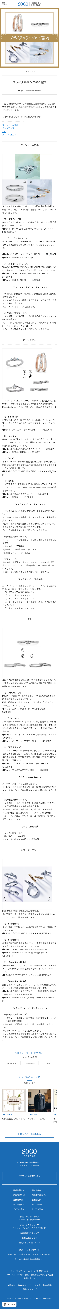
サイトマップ (16, 1271)
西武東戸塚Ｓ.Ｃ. (39, 1195)
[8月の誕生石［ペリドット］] (14, 1106)
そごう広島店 (36, 5)
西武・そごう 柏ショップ (29, 1242)
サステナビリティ (29, 1289)
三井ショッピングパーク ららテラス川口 (29, 1228)
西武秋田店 (36, 1200)
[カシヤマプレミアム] (39, 1106)
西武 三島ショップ (29, 1238)
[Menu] (55, 4)
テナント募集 (34, 1285)
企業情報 (11, 1285)
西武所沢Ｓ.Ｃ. (19, 1195)
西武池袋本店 (18, 1190)
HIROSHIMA (36, 3)
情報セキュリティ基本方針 (42, 1275)
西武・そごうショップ (29, 1225)
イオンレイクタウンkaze (29, 1220)
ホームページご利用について (36, 1271)
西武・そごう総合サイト (29, 1250)
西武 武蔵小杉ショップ (29, 1233)
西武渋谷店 (36, 1190)
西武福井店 (18, 1200)
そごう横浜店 (18, 1204)
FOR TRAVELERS (6, 4)
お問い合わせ (29, 1278)
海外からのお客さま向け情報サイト (29, 1259)
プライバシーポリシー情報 (17, 1275)
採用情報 (22, 1285)
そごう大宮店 (37, 1209)
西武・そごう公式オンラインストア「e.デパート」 (29, 1254)
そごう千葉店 (37, 1204)
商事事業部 (47, 1285)
